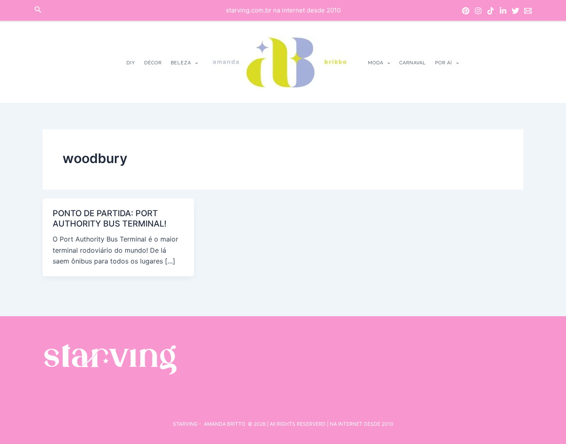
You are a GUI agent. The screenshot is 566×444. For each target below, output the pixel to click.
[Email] (528, 11)
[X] (515, 11)
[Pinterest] (465, 11)
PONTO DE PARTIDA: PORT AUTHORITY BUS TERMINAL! (110, 218)
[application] (194, 63)
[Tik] (490, 11)
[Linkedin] (503, 11)
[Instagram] (478, 11)
